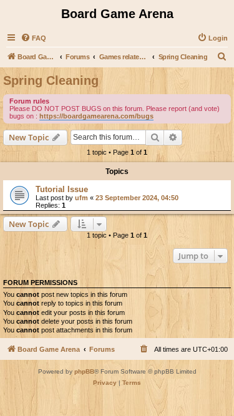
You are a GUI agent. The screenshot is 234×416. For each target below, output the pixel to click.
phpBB (84, 371)
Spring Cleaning (51, 80)
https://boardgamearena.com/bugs (96, 116)
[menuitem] (33, 38)
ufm (81, 197)
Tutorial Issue (62, 189)
